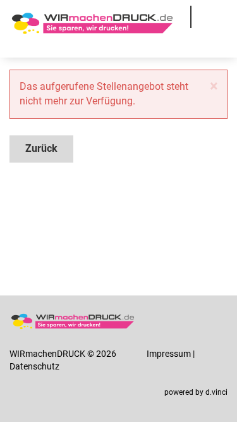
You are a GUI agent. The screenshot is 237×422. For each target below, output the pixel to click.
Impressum (169, 354)
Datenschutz (34, 366)
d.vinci (216, 392)
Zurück (41, 148)
